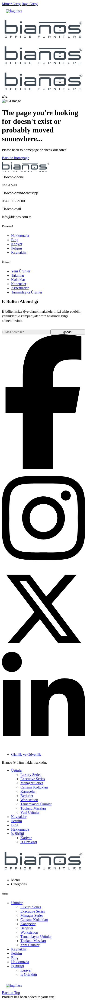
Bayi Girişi (30, 4)
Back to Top (11, 993)
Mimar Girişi (11, 4)
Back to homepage (15, 158)
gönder (67, 332)
